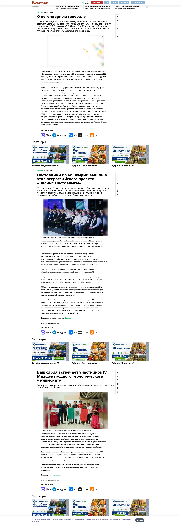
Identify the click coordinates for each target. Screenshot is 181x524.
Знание (68, 318)
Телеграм (124, 2)
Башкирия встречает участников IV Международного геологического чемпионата (97, 7)
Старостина (56, 475)
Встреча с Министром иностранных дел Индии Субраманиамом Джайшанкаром (127, 7)
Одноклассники (137, 2)
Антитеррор (97, 2)
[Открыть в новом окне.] (46, 135)
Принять (140, 520)
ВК (107, 2)
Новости (35, 7)
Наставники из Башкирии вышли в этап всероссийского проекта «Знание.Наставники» (68, 7)
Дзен (114, 2)
